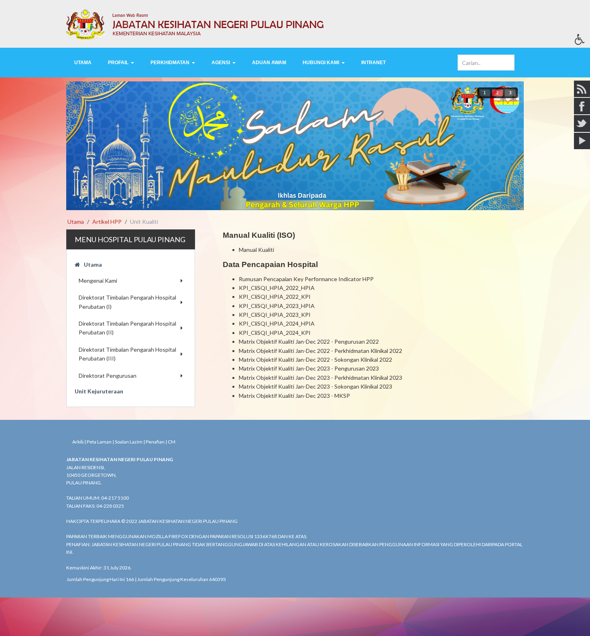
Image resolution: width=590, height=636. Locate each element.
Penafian (155, 442)
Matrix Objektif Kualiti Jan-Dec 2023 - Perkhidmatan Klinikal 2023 (320, 377)
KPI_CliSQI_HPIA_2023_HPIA (277, 305)
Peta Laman (99, 442)
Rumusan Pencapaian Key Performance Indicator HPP (306, 278)
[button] (582, 41)
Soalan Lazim (128, 442)
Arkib (77, 442)
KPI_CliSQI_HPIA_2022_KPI (275, 296)
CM (171, 442)
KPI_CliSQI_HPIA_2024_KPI (275, 332)
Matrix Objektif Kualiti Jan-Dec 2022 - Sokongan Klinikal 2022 (315, 359)
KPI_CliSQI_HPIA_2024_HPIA (277, 323)
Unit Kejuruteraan (99, 391)
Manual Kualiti (256, 249)
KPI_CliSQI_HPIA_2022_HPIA (277, 287)
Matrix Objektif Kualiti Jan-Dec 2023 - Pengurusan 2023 (309, 368)
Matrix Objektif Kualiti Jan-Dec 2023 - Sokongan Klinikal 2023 (315, 386)
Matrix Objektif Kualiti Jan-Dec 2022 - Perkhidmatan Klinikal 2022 (320, 350)
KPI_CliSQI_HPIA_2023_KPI (275, 314)
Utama (93, 264)
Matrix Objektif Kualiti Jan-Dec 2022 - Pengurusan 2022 (309, 341)
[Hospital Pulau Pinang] (295, 24)
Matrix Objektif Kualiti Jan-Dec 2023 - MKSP (294, 395)
